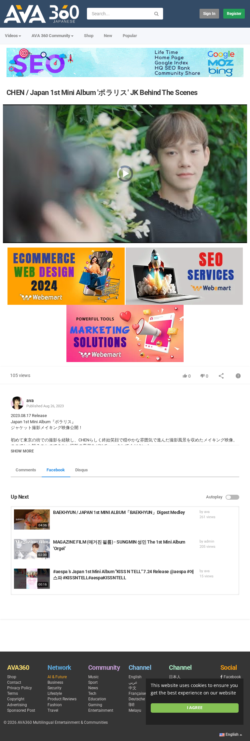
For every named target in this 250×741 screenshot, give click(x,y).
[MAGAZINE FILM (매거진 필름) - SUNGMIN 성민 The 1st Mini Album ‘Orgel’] (32, 549)
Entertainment (100, 710)
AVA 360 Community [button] (51, 35)
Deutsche (137, 699)
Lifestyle (55, 693)
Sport (93, 682)
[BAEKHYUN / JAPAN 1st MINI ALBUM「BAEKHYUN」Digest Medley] (32, 519)
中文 (132, 688)
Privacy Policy (19, 688)
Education (97, 699)
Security (55, 688)
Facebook (56, 469)
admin (209, 541)
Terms (12, 693)
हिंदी (131, 705)
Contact (14, 682)
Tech (92, 693)
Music (93, 677)
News (93, 688)
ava (30, 400)
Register (234, 13)
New (108, 35)
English (135, 677)
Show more (22, 451)
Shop (88, 35)
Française (137, 693)
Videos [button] (11, 35)
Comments (26, 469)
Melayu (135, 710)
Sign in (209, 13)
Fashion (55, 705)
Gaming (95, 705)
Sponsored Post (21, 710)
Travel (53, 710)
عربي (133, 682)
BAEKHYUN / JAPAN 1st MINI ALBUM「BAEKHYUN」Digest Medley (119, 512)
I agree (194, 707)
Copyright (15, 699)
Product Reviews (62, 699)
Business (55, 682)
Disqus (81, 469)
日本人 (175, 677)
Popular (130, 35)
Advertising (17, 705)
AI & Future (57, 677)
